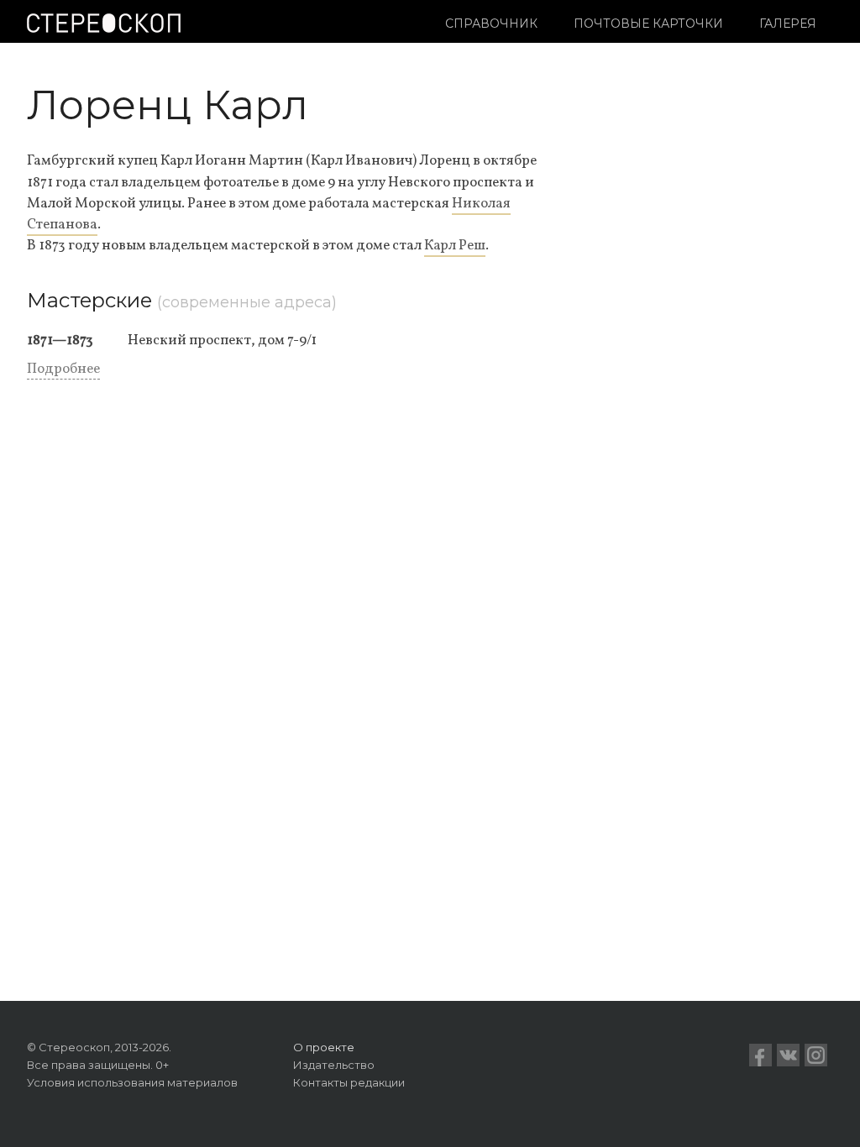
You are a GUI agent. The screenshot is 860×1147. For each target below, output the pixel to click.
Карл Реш (454, 245)
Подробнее (63, 369)
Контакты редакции (349, 1082)
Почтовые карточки (648, 23)
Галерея (787, 23)
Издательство (334, 1064)
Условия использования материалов (132, 1082)
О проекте (323, 1047)
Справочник (491, 23)
